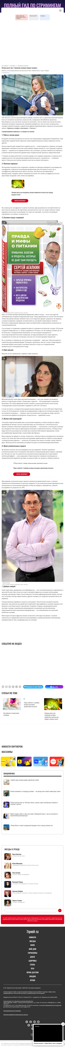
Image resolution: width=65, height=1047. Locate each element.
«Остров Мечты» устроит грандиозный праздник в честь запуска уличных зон (31, 825)
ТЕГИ (32, 968)
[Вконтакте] (26, 1022)
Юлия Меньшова (17, 863)
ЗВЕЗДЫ (32, 941)
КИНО (32, 945)
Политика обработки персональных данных (15, 1014)
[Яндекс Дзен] (32, 1025)
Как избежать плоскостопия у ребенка (11, 714)
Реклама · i (37, 1026)
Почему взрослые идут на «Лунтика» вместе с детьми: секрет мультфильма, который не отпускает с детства (34, 803)
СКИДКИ (32, 976)
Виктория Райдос (17, 882)
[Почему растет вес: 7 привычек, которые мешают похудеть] (13, 687)
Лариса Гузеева (17, 900)
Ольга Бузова (16, 873)
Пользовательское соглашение (12, 1010)
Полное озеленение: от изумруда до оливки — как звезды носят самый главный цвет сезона (35, 791)
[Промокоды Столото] (8, 761)
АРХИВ (32, 980)
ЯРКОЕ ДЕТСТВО (33, 972)
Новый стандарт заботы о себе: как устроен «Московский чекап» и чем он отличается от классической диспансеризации (34, 814)
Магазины (7, 752)
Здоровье (12, 65)
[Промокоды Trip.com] (40, 761)
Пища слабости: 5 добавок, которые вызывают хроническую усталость (33, 468)
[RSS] (32, 1028)
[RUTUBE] (28, 1025)
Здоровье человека (22, 65)
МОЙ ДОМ (32, 949)
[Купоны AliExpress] (57, 761)
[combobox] (30, 910)
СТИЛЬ (32, 964)
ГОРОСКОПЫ (32, 953)
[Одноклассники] (30, 1022)
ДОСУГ (32, 957)
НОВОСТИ (32, 937)
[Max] (38, 1022)
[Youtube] (34, 1022)
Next (63, 762)
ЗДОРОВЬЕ (33, 961)
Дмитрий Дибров (17, 891)
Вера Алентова (16, 854)
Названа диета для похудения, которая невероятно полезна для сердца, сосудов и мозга (32, 193)
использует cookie (24, 1043)
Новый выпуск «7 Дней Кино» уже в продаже (48, 1043)
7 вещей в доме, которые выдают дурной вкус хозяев (24, 780)
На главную (5, 65)
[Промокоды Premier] (24, 761)
